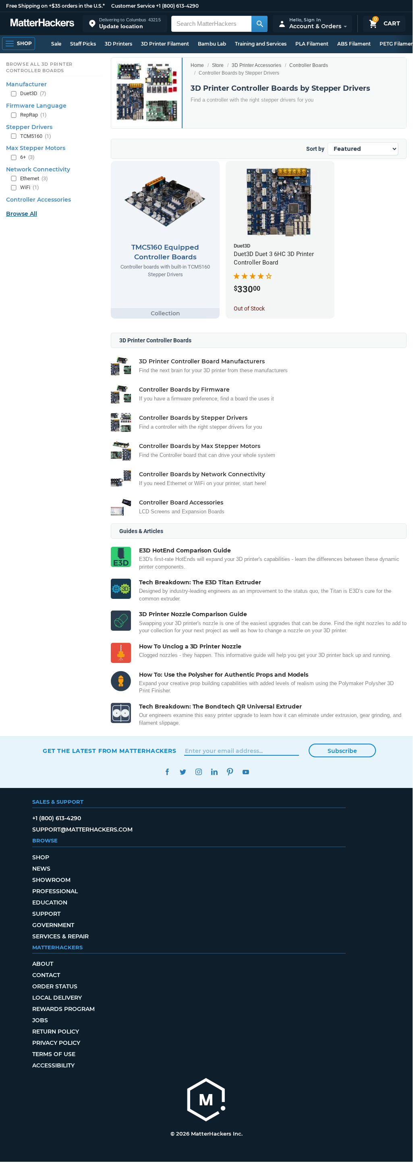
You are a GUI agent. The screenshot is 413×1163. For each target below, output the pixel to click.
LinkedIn (214, 772)
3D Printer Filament (165, 44)
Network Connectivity (38, 169)
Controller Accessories (38, 199)
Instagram (198, 772)
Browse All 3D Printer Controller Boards (39, 67)
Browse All (21, 213)
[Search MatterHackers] (259, 24)
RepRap (33, 115)
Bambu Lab (212, 44)
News (41, 868)
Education (49, 902)
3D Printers (118, 44)
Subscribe (342, 750)
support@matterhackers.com (82, 829)
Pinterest (230, 772)
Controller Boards (308, 65)
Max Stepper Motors (35, 148)
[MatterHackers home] (42, 23)
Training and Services (260, 44)
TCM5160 (35, 136)
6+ (27, 157)
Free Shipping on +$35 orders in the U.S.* (55, 6)
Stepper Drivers (29, 127)
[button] (125, 23)
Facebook (167, 772)
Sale (56, 44)
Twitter (183, 772)
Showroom (51, 880)
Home (197, 65)
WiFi (29, 187)
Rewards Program (63, 1009)
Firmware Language (36, 105)
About (42, 963)
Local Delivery (57, 997)
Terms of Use (53, 1054)
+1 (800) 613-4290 (177, 6)
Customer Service (133, 6)
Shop (40, 857)
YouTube (246, 772)
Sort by (315, 149)
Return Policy (55, 1031)
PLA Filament (311, 44)
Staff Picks (83, 44)
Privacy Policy (56, 1042)
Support (46, 913)
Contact (46, 975)
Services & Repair (60, 936)
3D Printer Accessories (256, 65)
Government (53, 925)
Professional (55, 891)
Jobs (40, 1020)
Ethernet (34, 178)
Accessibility (53, 1065)
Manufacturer (26, 84)
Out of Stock (249, 308)
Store (218, 65)
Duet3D (33, 93)
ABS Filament (354, 44)
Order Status (54, 986)
